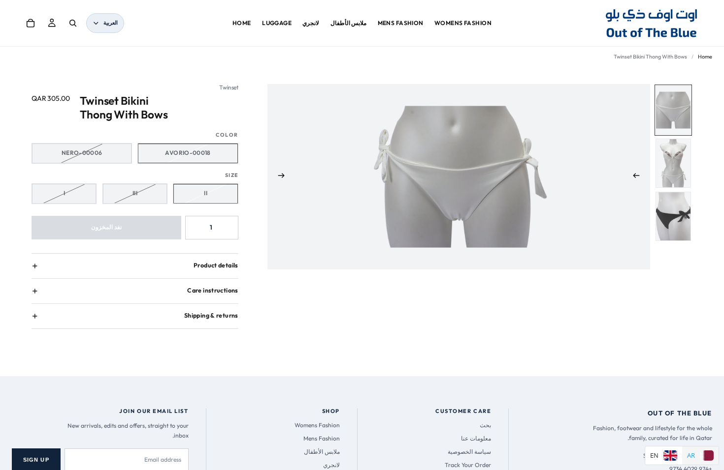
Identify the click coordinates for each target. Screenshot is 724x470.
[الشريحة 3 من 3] (673, 216)
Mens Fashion (321, 438)
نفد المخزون (106, 227)
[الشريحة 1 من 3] (673, 110)
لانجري (331, 465)
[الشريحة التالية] (278, 177)
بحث (485, 425)
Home (705, 56)
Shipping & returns (211, 315)
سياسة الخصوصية (469, 451)
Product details (216, 265)
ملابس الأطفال (322, 451)
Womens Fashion (317, 425)
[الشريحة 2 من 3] (673, 163)
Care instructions (212, 290)
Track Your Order (468, 465)
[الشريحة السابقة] (639, 177)
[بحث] (73, 23)
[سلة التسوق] (30, 23)
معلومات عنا (476, 438)
